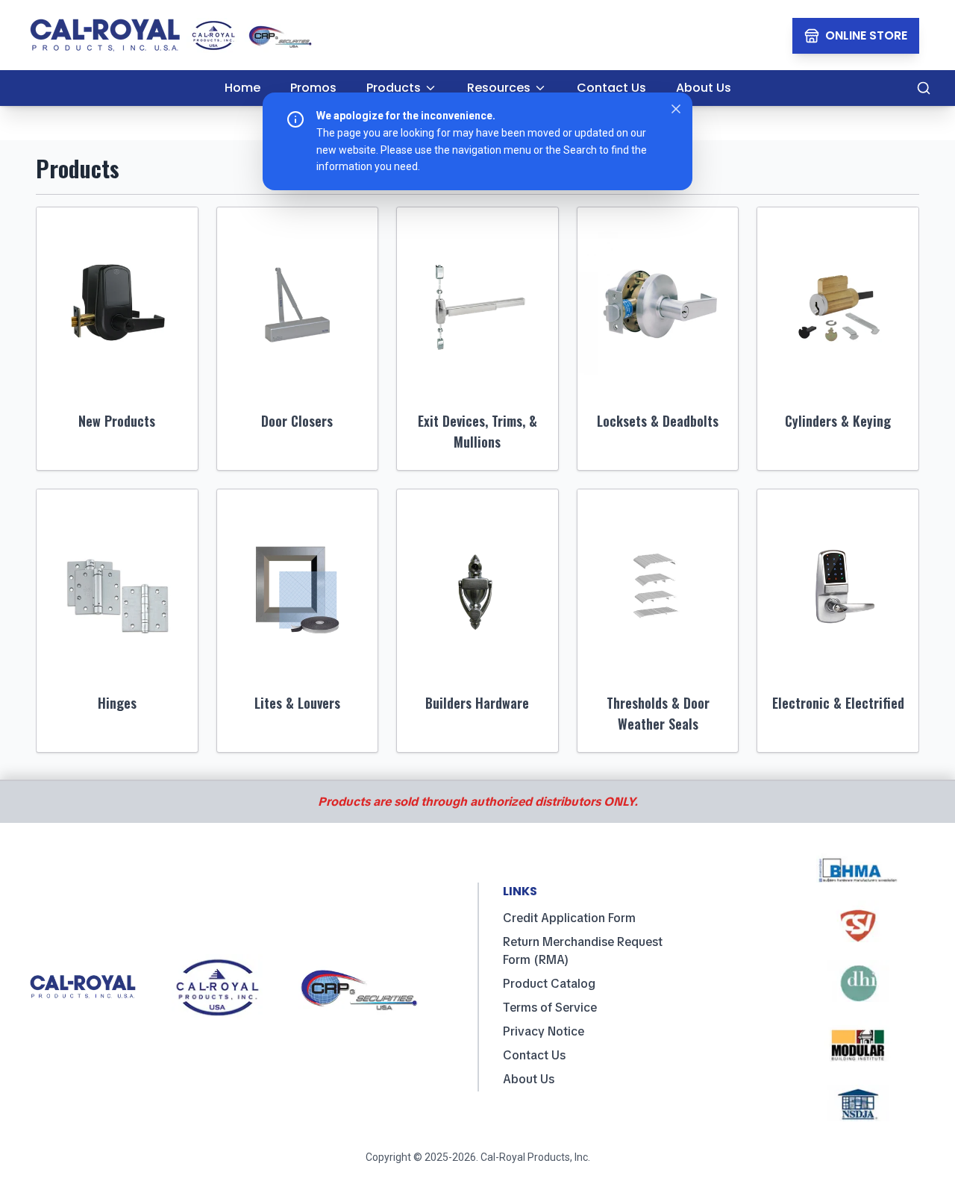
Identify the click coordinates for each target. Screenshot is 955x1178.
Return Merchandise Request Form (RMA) (583, 951)
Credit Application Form (569, 918)
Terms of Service (550, 1007)
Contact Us (534, 1055)
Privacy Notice (543, 1031)
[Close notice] (675, 108)
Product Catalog (549, 983)
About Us (528, 1079)
